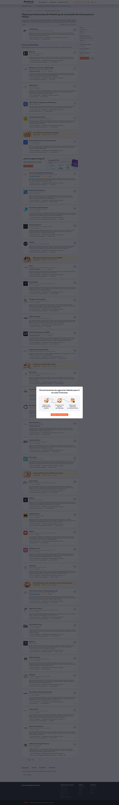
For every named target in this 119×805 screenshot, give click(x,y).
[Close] (81, 388)
